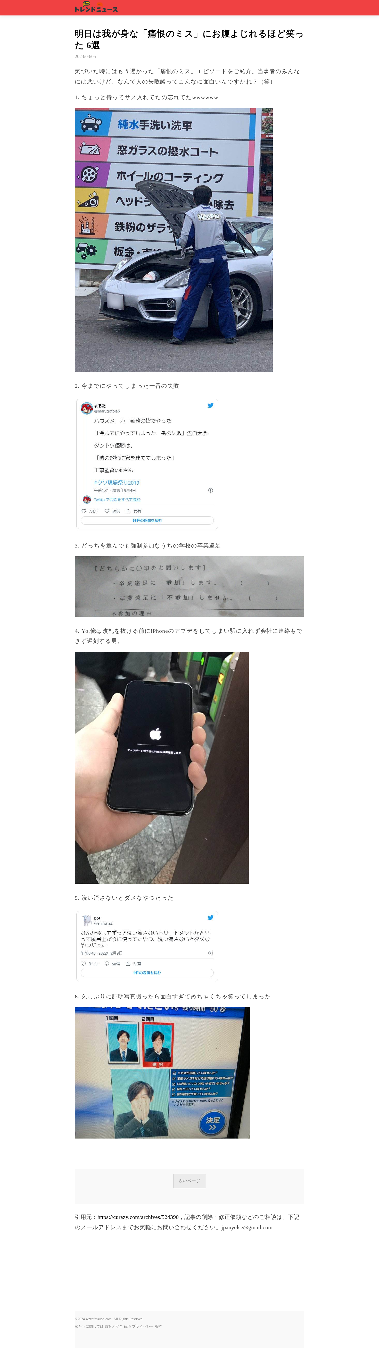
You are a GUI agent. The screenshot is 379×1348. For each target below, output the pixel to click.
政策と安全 (114, 1326)
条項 (127, 1326)
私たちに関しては (89, 1326)
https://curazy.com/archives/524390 (138, 1217)
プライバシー (143, 1326)
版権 (158, 1326)
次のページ (190, 1181)
